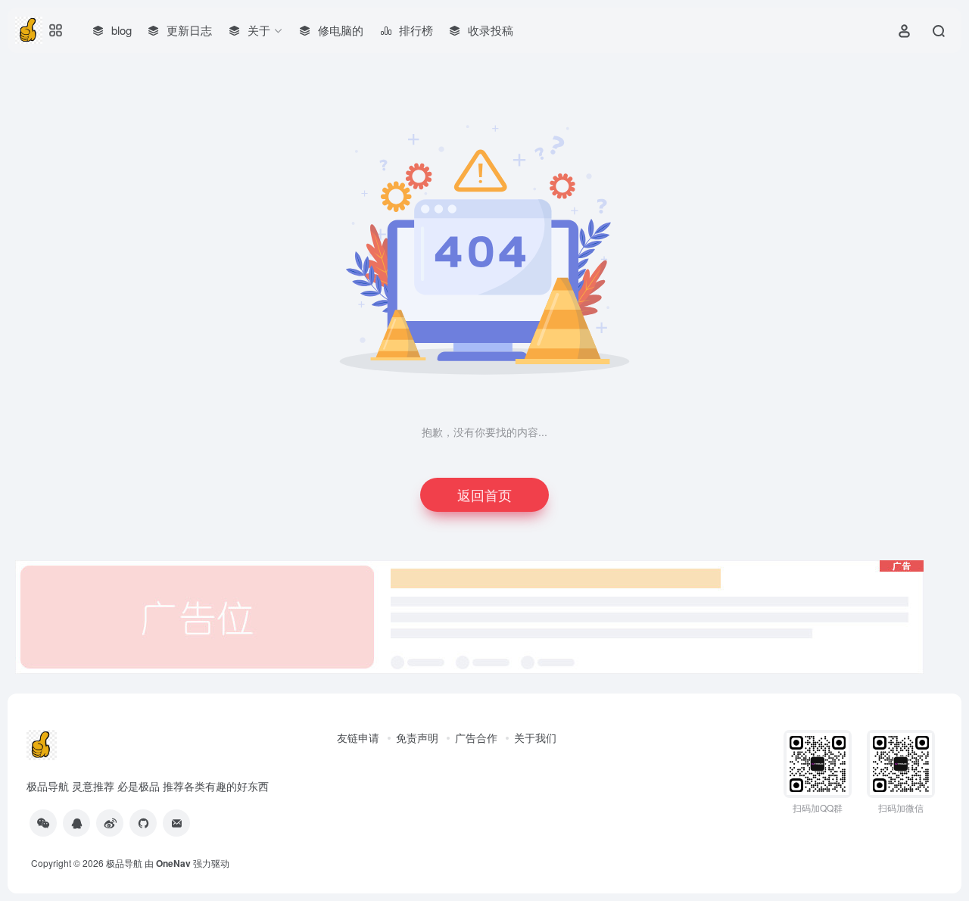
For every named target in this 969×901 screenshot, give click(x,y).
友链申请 (358, 737)
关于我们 (535, 737)
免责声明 (417, 737)
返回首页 (484, 494)
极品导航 (124, 862)
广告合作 (476, 737)
